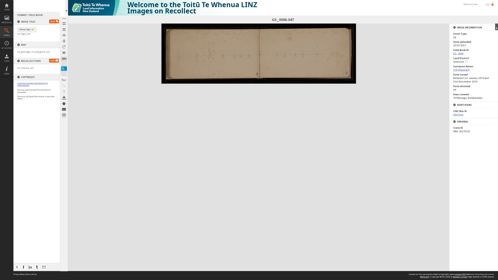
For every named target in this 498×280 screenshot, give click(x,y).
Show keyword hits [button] (64, 86)
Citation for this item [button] (64, 115)
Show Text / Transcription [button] (64, 80)
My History (7, 48)
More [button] (6, 74)
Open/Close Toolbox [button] (66, 7)
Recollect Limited (460, 277)
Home (6, 9)
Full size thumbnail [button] (64, 23)
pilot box (458, 114)
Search (7, 35)
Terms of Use (31, 274)
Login (6, 61)
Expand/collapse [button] (496, 27)
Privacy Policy (19, 274)
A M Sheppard (461, 70)
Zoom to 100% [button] (64, 53)
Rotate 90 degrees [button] (64, 47)
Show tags (25, 29)
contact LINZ (460, 274)
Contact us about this (64, 109)
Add (53, 21)
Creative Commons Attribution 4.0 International (32, 84)
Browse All (7, 22)
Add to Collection (64, 103)
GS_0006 (458, 53)
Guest (475, 4)
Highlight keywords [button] (64, 92)
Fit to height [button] (64, 41)
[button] (64, 68)
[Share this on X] (17, 265)
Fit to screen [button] (64, 29)
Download (64, 98)
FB (454, 37)
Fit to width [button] (64, 35)
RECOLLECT (424, 277)
